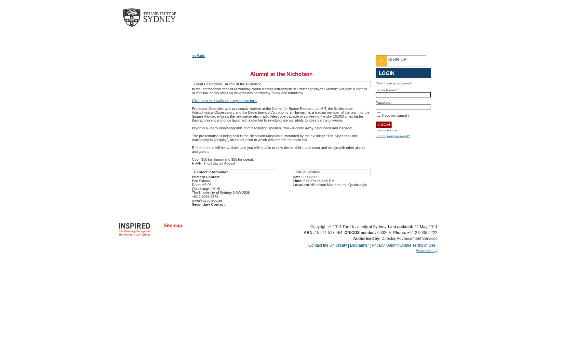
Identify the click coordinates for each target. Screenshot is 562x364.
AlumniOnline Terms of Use (411, 245)
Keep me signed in (396, 115)
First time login (386, 130)
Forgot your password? (393, 136)
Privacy (378, 245)
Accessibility (426, 250)
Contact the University (327, 245)
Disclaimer (359, 245)
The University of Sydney (155, 17)
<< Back (198, 56)
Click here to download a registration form (224, 101)
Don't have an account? (394, 83)
